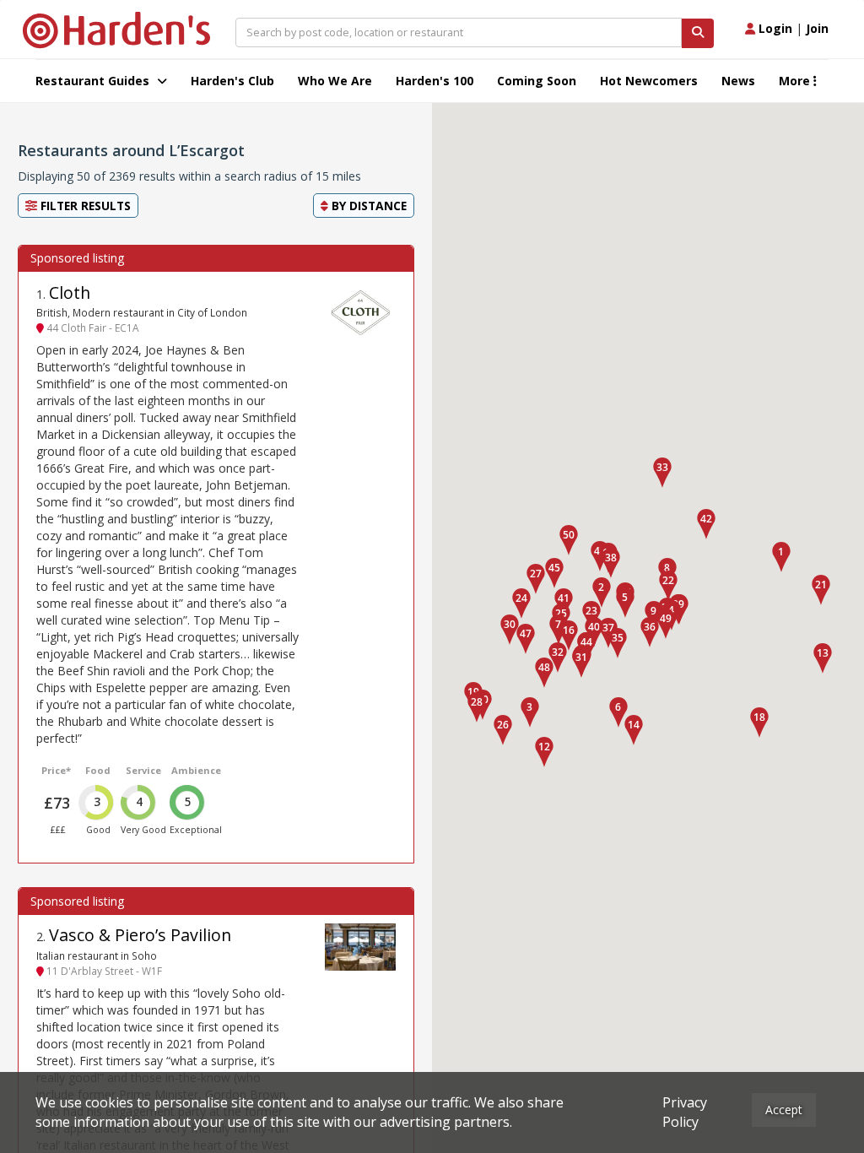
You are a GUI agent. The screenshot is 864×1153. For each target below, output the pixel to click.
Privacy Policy (684, 1112)
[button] (781, 557)
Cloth (69, 292)
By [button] (367, 206)
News (738, 81)
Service (143, 770)
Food (98, 770)
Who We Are (335, 81)
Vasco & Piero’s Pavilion (140, 934)
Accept (783, 1110)
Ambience (196, 770)
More (796, 81)
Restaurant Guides (94, 81)
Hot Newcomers (649, 81)
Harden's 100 (434, 81)
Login (773, 28)
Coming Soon (536, 81)
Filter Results (84, 206)
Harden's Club (232, 81)
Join (817, 28)
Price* (56, 770)
